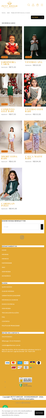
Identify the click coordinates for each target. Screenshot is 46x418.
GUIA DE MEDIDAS (8, 291)
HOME (4, 250)
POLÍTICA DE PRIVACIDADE (11, 326)
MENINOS (5, 259)
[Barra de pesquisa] (28, 5)
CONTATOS (5, 321)
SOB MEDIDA (6, 271)
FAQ (3, 317)
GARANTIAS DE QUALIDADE (11, 295)
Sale (8, 13)
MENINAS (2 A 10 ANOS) (10, 300)
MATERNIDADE (7, 263)
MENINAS (5, 254)
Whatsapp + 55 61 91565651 (11, 341)
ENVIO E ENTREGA (8, 304)
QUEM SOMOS (7, 287)
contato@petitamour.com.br (11, 345)
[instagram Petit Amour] (22, 238)
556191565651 (7, 337)
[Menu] (42, 5)
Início (3, 13)
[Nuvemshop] (23, 403)
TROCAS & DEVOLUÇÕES (10, 313)
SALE (3, 267)
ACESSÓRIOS (6, 276)
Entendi (39, 413)
